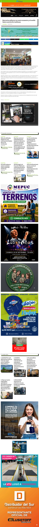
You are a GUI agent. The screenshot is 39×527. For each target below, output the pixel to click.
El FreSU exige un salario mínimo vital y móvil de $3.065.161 (6, 167)
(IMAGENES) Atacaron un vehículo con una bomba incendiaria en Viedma (19, 383)
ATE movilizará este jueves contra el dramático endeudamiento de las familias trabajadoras (32, 168)
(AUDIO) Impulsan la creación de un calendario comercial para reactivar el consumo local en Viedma (19, 363)
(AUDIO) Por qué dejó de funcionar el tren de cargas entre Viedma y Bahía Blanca (6, 360)
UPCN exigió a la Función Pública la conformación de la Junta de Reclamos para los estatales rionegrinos (19, 168)
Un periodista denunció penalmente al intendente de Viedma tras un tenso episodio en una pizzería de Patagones (32, 363)
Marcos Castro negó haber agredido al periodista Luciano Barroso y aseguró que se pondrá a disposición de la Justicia (6, 385)
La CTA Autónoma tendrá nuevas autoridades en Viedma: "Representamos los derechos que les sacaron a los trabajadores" (32, 143)
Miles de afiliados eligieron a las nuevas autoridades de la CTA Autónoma (6, 141)
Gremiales (4, 24)
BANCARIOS (6, 99)
